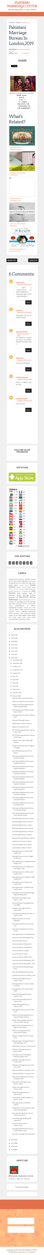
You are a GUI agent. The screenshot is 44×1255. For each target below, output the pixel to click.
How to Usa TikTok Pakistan (16, 589)
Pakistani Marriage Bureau (20, 720)
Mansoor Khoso (21, 332)
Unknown (19, 310)
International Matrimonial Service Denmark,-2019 (23, 1078)
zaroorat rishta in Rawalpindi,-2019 (23, 960)
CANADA (27, 579)
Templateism (21, 1252)
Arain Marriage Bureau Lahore (22, 844)
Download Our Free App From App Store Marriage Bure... (23, 1109)
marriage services (21, 604)
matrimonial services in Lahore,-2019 (19, 1124)
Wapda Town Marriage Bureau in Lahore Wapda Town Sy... (23, 1016)
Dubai (11, 585)
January (15, 696)
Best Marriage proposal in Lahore (23, 818)
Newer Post (12, 260)
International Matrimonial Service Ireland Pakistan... (23, 757)
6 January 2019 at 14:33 (24, 284)
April (14, 686)
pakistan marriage (30, 609)
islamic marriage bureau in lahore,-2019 (20, 1088)
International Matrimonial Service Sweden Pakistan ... (23, 783)
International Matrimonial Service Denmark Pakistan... (23, 773)
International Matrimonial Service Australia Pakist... (23, 804)
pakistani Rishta (14, 611)
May (14, 683)
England (16, 585)
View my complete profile (19, 1179)
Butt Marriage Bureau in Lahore (22, 825)
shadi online (31, 615)
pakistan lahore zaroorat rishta (22, 698)
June (14, 679)
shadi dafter (22, 615)
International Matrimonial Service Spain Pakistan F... (23, 788)
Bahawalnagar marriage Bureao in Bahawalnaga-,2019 (23, 1042)
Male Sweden (22, 593)
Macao (26, 591)
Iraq (22, 591)
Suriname (32, 600)
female (24, 22)
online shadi (19, 610)
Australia (12, 579)
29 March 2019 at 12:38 (24, 379)
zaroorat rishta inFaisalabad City (22, 937)
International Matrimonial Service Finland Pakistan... (23, 778)
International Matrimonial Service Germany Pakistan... (23, 793)
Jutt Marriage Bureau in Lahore (22, 835)
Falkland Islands (24, 585)
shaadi (15, 615)
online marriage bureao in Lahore (23, 701)
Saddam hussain (22, 377)
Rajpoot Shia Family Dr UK (20, 727)
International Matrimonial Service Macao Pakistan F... (23, 767)
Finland (19, 587)
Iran (20, 591)
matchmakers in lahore (25, 606)
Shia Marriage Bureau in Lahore (22, 822)
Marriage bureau (29, 595)
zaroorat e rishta (24, 619)
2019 (12, 658)
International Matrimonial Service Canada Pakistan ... (23, 799)
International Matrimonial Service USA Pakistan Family (23, 814)
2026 (12, 635)
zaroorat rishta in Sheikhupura (22, 947)
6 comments (25, 53)
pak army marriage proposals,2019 (23, 1134)
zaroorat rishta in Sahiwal (20, 951)
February (16, 693)
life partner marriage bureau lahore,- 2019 (21, 899)
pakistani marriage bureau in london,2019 (21, 1061)
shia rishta (12, 617)
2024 (12, 641)
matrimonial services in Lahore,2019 (23, 1046)
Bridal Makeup (19, 579)
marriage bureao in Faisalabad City (23, 934)
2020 (12, 654)
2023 (12, 645)
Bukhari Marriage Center (22, 1176)
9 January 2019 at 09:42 (24, 312)
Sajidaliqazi (20, 282)
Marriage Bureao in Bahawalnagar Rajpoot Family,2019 (23, 894)
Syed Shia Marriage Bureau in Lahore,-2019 (22, 995)
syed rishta (31, 617)
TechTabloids (31, 1252)
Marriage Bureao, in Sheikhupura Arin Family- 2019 (23, 868)
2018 (12, 1140)
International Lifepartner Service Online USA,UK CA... (22, 1114)
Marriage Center (15, 595)
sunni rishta (21, 617)
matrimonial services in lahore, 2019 (23, 975)
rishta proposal (25, 613)
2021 (12, 651)
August (15, 673)
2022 (12, 648)
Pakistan (13, 599)
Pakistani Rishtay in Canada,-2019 (23, 1073)
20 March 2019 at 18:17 (24, 360)
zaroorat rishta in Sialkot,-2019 (22, 957)
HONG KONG (31, 587)
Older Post (33, 260)
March (15, 689)
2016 (12, 1146)
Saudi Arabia (22, 600)
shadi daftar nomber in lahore (22, 723)
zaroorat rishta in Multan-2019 (22, 944)
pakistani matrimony (28, 611)
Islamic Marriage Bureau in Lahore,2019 (20, 1093)
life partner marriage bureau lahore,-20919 (21, 1083)
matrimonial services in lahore (22, 841)
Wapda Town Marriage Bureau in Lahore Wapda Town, (23, 706)
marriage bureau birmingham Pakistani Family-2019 (21, 1056)
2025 (12, 638)
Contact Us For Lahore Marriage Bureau (22, 580)
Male (30, 591)
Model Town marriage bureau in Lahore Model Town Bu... (22, 1021)
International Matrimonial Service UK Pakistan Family (23, 809)
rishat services (14, 613)
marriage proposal (23, 602)
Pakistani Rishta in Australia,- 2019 (23, 1070)
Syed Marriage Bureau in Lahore (22, 831)
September (16, 670)
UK (29, 22)
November (16, 663)
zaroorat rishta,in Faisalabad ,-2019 (23, 964)
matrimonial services (16, 608)
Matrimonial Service (27, 597)
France (24, 587)
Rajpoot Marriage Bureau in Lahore (23, 838)
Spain (28, 600)
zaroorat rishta (13, 619)
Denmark (32, 581)
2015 (12, 1150)
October (15, 666)
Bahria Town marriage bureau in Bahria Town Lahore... (22, 1026)
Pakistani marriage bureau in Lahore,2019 (21, 1050)
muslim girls (28, 607)
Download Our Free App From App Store (22, 583)
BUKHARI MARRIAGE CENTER (22, 4)
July (14, 676)
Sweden (11, 602)
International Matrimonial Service (23, 972)
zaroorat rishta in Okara (20, 954)
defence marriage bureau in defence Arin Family (21, 1031)
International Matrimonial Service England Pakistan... (23, 762)
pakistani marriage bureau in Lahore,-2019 (21, 979)
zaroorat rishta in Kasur (20, 941)
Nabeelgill (19, 358)
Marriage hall (13, 597)
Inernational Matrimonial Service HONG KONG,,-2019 (22, 1130)
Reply (28, 302)
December (16, 660)
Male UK (32, 593)
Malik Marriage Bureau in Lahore (22, 828)
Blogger (26, 1187)
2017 (12, 1143)
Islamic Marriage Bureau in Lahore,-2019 (20, 1005)
